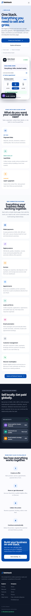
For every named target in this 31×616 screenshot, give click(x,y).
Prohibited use (15, 599)
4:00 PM (23, 88)
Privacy (13, 594)
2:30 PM (15, 88)
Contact (13, 589)
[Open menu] (29, 2)
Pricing (3, 586)
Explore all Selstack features (14, 376)
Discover (3, 589)
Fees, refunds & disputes (17, 597)
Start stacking (14, 556)
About (12, 586)
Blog (2, 594)
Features (3, 592)
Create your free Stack (14, 40)
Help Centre (4, 597)
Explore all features (15, 45)
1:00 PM (7, 88)
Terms (12, 592)
